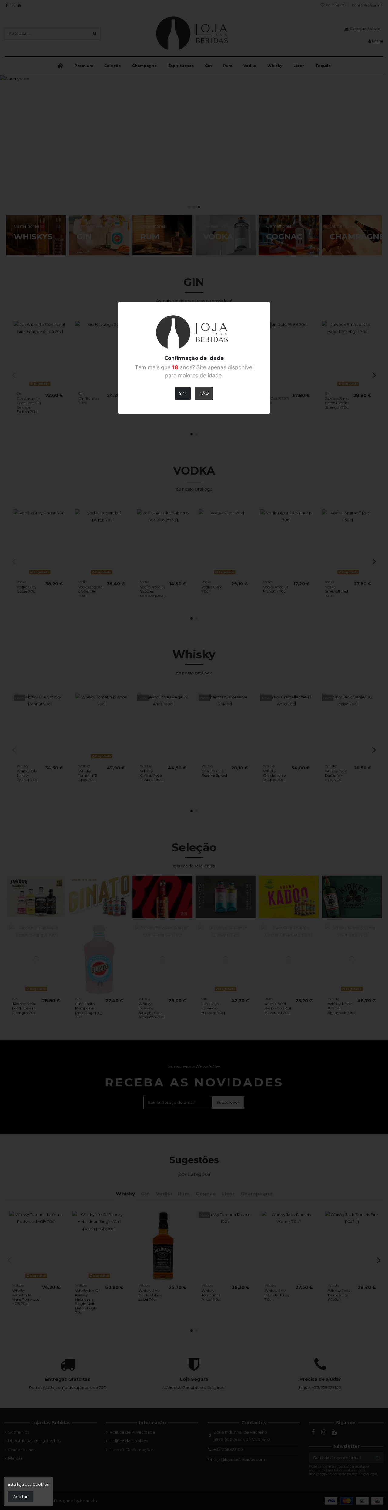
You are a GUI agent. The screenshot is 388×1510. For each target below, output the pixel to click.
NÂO (204, 393)
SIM (182, 393)
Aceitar (20, 1496)
